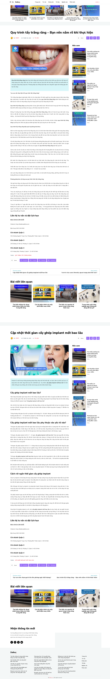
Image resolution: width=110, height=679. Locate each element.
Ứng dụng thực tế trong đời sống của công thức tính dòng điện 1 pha (42, 657)
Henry (17, 38)
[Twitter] (91, 37)
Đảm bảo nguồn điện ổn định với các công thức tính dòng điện (43, 660)
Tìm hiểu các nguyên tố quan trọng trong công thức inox (55, 18)
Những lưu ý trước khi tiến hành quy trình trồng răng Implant (66, 657)
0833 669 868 (20, 228)
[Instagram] (15, 642)
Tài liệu (36, 38)
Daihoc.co (51, 677)
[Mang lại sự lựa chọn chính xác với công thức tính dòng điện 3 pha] (91, 10)
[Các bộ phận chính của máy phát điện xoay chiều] (37, 10)
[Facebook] (87, 37)
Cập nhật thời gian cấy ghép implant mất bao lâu (30, 272)
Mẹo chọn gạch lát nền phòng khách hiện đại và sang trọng (67, 671)
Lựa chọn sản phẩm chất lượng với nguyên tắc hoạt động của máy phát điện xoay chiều (43, 669)
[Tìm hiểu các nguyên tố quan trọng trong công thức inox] (55, 10)
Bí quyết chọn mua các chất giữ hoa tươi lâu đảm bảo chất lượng (42, 673)
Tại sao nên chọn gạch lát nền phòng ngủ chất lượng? (65, 668)
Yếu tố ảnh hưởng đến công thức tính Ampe (42, 664)
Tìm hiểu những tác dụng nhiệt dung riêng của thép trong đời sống (19, 19)
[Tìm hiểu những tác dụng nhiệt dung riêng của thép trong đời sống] (19, 10)
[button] (12, 2)
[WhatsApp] (98, 37)
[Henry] (12, 38)
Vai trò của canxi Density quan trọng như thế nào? (79, 272)
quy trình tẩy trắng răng (23, 255)
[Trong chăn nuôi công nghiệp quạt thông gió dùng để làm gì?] (73, 10)
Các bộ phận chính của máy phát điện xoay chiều (37, 18)
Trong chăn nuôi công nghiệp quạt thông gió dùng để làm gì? (73, 19)
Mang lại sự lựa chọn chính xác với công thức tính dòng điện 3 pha (91, 19)
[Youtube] (21, 642)
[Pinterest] (94, 37)
